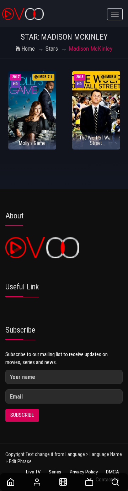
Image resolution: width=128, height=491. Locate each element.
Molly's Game (32, 143)
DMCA (112, 472)
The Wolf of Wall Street (96, 140)
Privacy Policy (84, 472)
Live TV (33, 472)
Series (55, 472)
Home (28, 48)
